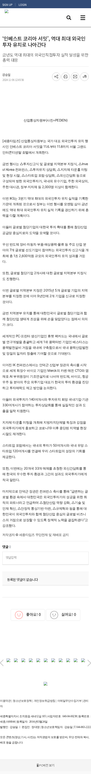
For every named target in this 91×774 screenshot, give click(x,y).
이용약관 (5, 700)
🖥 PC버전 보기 (45, 765)
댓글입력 (11, 557)
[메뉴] (83, 17)
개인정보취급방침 (44, 700)
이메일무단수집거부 (69, 700)
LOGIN (23, 5)
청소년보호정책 (22, 700)
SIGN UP (7, 5)
